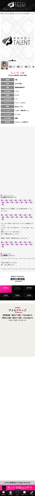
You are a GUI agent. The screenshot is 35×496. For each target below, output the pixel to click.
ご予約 (31, 494)
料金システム (24, 494)
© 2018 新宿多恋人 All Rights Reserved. (17, 483)
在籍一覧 (3, 494)
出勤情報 (10, 494)
